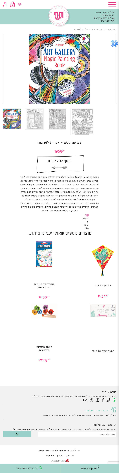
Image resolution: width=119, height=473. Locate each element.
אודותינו (70, 455)
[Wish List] (20, 4)
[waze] (92, 400)
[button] (87, 215)
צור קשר (49, 455)
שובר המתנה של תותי (96, 410)
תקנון (59, 455)
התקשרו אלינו (89, 468)
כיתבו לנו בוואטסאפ (28, 468)
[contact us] (86, 400)
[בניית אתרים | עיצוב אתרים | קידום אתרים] (60, 461)
